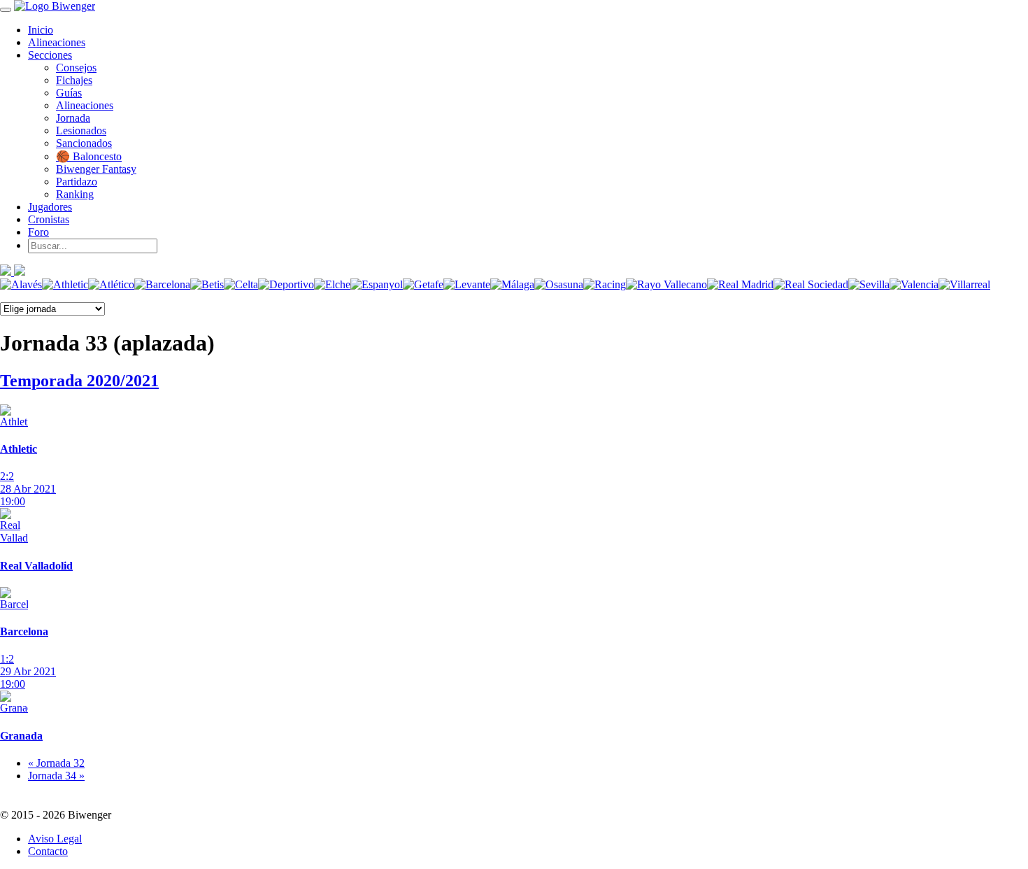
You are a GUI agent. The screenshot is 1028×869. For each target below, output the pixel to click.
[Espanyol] (376, 284)
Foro (38, 232)
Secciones (50, 55)
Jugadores (50, 207)
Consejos (76, 67)
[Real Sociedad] (810, 284)
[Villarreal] (964, 284)
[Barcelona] (162, 284)
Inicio (40, 30)
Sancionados (84, 143)
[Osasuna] (558, 284)
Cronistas (48, 219)
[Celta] (241, 284)
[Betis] (207, 284)
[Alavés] (21, 284)
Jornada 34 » (56, 776)
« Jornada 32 (56, 763)
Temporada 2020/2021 (79, 381)
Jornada (73, 118)
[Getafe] (423, 284)
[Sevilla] (869, 284)
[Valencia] (914, 284)
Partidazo (76, 182)
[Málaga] (512, 284)
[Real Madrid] (740, 284)
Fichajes (74, 80)
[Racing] (604, 284)
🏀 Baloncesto (89, 156)
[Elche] (332, 284)
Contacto (48, 851)
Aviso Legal (55, 839)
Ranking (75, 194)
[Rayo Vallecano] (666, 284)
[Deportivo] (286, 284)
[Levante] (466, 284)
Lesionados (81, 130)
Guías (69, 93)
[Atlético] (111, 284)
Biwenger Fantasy (96, 169)
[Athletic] (65, 284)
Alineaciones (56, 42)
